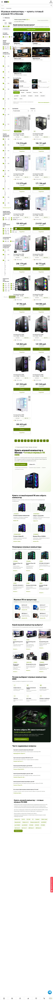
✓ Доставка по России (19, 469)
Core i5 (21, 98)
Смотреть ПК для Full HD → (19, 769)
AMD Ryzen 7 (31, 827)
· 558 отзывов (19, 139)
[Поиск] (51, 5)
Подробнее (21, 151)
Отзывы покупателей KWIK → (43, 20)
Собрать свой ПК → (31, 29)
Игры (41, 92)
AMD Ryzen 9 (38, 827)
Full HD (23, 819)
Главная (2, 8)
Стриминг (37, 819)
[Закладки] (36, 998)
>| (47, 440)
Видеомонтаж (17, 822)
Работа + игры (44, 819)
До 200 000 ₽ (24, 825)
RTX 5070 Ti (43, 95)
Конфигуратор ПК (18, 830)
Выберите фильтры (12, 297)
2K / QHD (28, 819)
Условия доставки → (17, 793)
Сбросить (6, 297)
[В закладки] (29, 116)
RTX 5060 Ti (30, 95)
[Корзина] (44, 998)
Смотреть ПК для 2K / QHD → (19, 777)
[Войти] (20, 998)
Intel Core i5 (17, 827)
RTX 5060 (31, 825)
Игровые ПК (17, 819)
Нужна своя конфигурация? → (44, 102)
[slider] (3, 26)
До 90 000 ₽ (16, 95)
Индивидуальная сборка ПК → (19, 753)
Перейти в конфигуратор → (21, 739)
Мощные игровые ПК (34, 822)
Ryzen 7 (15, 98)
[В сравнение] (29, 118)
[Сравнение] (28, 998)
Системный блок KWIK (18, 133)
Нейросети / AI (25, 822)
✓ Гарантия (43, 467)
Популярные (16, 92)
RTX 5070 (36, 95)
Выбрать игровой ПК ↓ (21, 464)
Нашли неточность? (51, 883)
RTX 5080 (43, 825)
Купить (22, 148)
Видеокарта (28, 92)
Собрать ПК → (32, 464)
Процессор (35, 92)
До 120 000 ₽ (23, 95)
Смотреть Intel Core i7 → (18, 761)
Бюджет (22, 92)
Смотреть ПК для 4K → (18, 785)
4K (32, 819)
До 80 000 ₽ (43, 822)
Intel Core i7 (24, 827)
